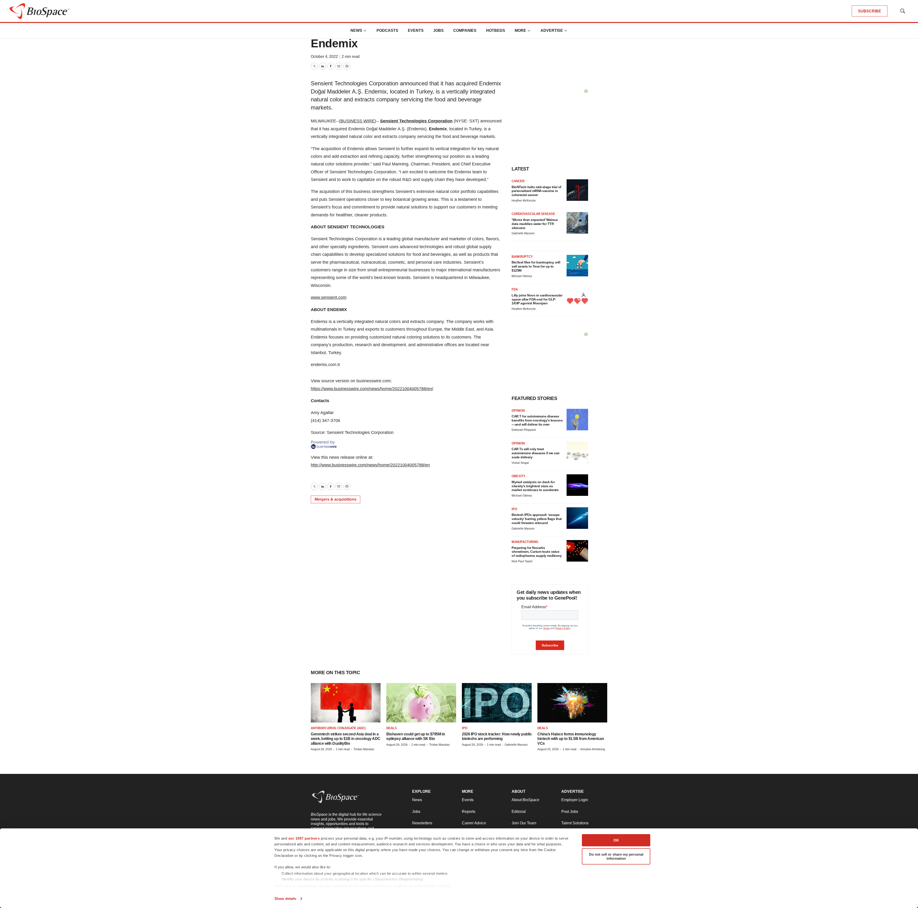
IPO (514, 509)
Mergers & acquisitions (335, 499)
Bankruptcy (522, 256)
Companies (464, 30)
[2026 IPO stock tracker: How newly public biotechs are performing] (497, 702)
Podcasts (387, 30)
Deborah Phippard (524, 430)
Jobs (438, 30)
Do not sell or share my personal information (616, 856)
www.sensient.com (328, 297)
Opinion (518, 410)
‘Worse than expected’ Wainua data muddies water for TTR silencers (534, 224)
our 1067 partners (304, 838)
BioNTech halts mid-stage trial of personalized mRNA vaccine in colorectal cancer (536, 191)
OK (616, 840)
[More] (365, 31)
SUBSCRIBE (869, 11)
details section (438, 886)
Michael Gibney (522, 276)
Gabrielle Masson (523, 233)
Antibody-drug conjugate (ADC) (338, 728)
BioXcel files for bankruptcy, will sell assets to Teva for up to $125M (536, 266)
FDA (515, 289)
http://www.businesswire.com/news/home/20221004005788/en (370, 465)
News (356, 30)
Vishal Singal (520, 463)
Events (416, 30)
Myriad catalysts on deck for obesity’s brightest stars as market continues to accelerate (535, 486)
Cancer (518, 181)
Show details (285, 899)
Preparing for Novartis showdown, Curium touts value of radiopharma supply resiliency (537, 552)
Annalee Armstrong (592, 749)
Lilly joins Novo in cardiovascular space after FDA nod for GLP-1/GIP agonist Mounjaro (537, 299)
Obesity (518, 476)
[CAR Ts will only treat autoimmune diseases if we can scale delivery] (577, 452)
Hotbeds (495, 30)
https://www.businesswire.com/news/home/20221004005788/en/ (372, 388)
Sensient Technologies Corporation (416, 121)
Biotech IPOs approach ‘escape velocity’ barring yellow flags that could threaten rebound (537, 519)
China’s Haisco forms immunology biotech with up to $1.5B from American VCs (570, 738)
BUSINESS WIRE (357, 121)
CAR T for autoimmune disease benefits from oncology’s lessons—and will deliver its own (537, 420)
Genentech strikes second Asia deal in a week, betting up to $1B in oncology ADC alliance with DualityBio (345, 738)
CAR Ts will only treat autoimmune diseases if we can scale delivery (536, 453)
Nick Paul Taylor (522, 561)
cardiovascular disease (533, 214)
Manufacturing (525, 542)
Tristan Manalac (364, 749)
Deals (391, 728)
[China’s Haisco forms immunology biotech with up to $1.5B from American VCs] (572, 702)
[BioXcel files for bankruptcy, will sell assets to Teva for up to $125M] (577, 265)
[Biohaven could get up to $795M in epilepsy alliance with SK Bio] (421, 702)
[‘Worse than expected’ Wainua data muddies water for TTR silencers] (577, 223)
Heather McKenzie (524, 200)
